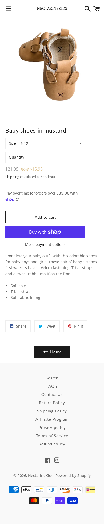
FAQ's (52, 386)
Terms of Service (52, 435)
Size (12, 143)
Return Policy (52, 402)
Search (52, 378)
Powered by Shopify (73, 475)
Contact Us (52, 394)
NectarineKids (40, 475)
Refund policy (52, 444)
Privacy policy (52, 427)
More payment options (45, 244)
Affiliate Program (52, 419)
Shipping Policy (52, 411)
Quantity (16, 157)
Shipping (12, 176)
